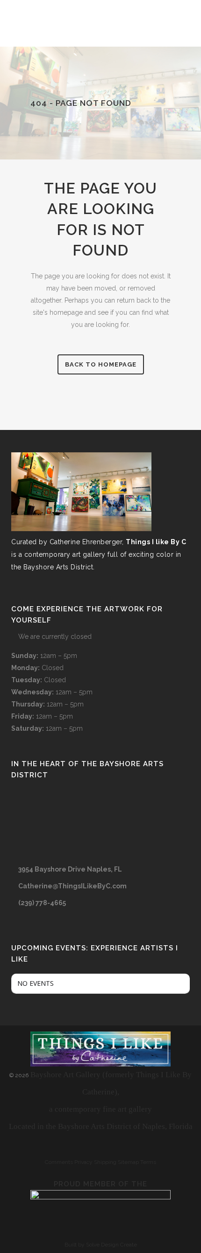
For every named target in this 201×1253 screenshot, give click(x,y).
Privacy (83, 1162)
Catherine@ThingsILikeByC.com (72, 886)
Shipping (105, 1162)
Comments (59, 1162)
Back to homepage (100, 364)
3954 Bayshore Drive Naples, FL (70, 869)
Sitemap (128, 1162)
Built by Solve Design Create (101, 1244)
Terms (148, 1162)
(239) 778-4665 (42, 903)
